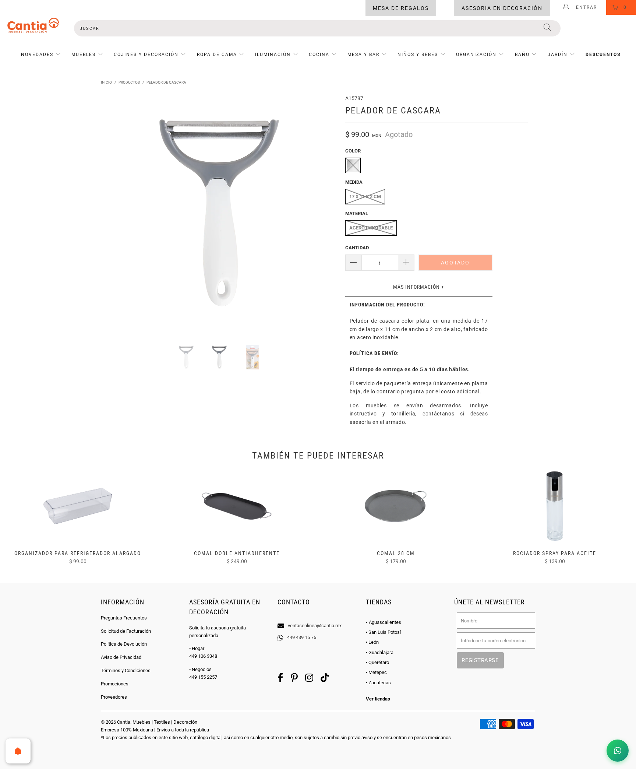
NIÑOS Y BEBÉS (418, 54)
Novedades (38, 54)
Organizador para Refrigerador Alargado (77, 506)
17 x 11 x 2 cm (365, 196)
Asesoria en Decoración (502, 8)
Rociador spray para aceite (554, 506)
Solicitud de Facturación (126, 631)
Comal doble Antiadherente (236, 506)
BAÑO (522, 54)
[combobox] (317, 28)
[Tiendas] (318, 616)
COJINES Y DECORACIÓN (146, 54)
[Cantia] (33, 25)
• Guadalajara (379, 652)
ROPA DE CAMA (217, 54)
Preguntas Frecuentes (124, 618)
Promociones (114, 684)
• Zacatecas (378, 682)
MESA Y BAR (363, 54)
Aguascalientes (383, 622)
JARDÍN (558, 54)
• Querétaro (377, 662)
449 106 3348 (203, 656)
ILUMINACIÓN (273, 54)
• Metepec (376, 672)
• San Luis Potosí (383, 632)
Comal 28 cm (395, 506)
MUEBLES (83, 54)
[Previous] (113, 212)
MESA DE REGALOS (401, 8)
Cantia (123, 722)
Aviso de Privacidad (121, 657)
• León (372, 642)
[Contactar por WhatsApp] (618, 751)
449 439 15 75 (301, 637)
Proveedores (114, 697)
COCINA (319, 54)
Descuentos (603, 54)
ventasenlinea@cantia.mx (315, 625)
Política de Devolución (124, 644)
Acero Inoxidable (371, 228)
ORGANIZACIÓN (476, 54)
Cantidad (357, 247)
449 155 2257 (203, 677)
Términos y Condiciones (126, 670)
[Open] (18, 750)
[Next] (325, 212)
